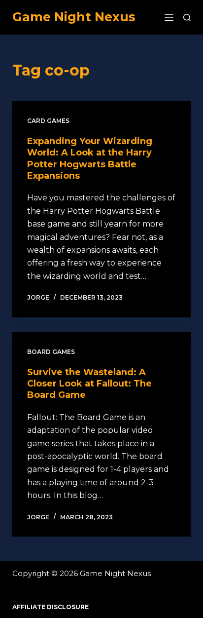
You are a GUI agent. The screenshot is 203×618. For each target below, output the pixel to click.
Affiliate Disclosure (50, 607)
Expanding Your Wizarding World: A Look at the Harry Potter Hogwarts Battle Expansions (89, 158)
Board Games (51, 351)
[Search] (187, 17)
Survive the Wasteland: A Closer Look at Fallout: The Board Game (89, 384)
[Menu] (169, 17)
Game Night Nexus (73, 16)
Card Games (48, 120)
